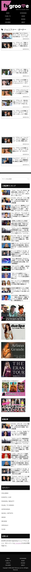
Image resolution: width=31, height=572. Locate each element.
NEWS (8, 558)
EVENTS (8, 563)
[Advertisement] (15, 59)
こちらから (18, 543)
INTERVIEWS (23, 558)
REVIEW (23, 563)
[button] (28, 179)
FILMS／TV (8, 560)
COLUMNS (8, 565)
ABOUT (23, 565)
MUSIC (23, 560)
